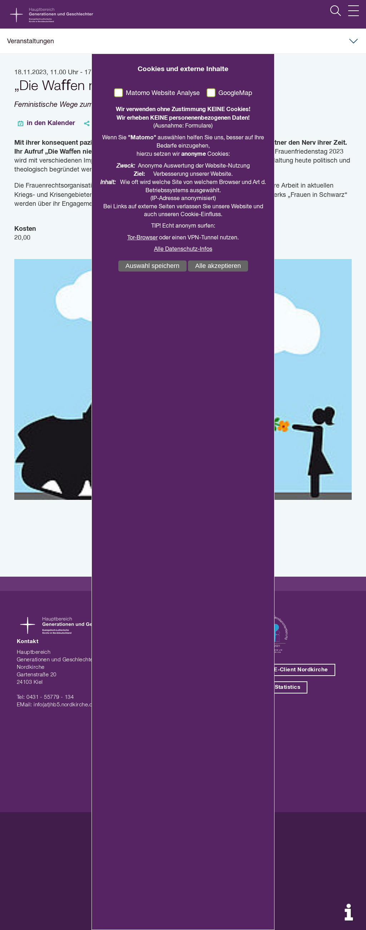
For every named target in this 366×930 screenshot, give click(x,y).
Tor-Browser (142, 238)
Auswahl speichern (152, 265)
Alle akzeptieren (218, 265)
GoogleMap (235, 93)
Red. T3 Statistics (276, 687)
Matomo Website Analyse (163, 93)
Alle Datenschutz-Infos (183, 249)
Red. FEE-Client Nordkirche (290, 669)
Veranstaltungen (30, 41)
